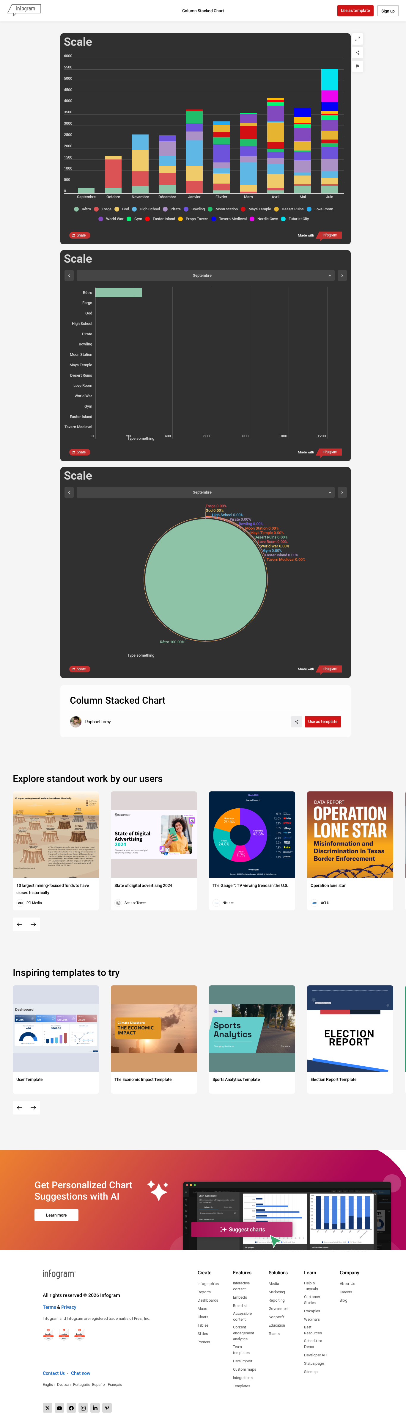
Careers (346, 1292)
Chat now (80, 1373)
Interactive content (241, 1286)
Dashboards (208, 1300)
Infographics (208, 1283)
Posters (204, 1342)
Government (279, 1308)
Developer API (315, 1355)
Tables (203, 1325)
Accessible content (242, 1316)
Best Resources (313, 1330)
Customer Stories (312, 1299)
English (49, 1384)
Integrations (242, 1377)
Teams (274, 1333)
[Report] (357, 66)
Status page (314, 1363)
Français (115, 1384)
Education (277, 1325)
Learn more (56, 1215)
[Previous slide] (19, 924)
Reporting (277, 1300)
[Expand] (357, 39)
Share (81, 235)
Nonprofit (276, 1317)
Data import (242, 1361)
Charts (203, 1317)
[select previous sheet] (69, 275)
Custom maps (244, 1369)
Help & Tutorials (311, 1286)
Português (81, 1384)
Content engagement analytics (243, 1333)
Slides (203, 1333)
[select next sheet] (342, 275)
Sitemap (311, 1371)
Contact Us (54, 1373)
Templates (241, 1386)
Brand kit (240, 1305)
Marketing (277, 1292)
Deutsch (64, 1384)
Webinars (312, 1319)
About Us (347, 1283)
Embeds (240, 1297)
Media (274, 1283)
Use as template (355, 10)
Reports (204, 1292)
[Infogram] (24, 10)
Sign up (388, 11)
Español (99, 1384)
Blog (343, 1300)
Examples (312, 1311)
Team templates (241, 1349)
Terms (49, 1307)
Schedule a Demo (313, 1344)
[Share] (357, 52)
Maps (202, 1308)
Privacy (68, 1307)
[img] (86, 190)
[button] (84, 209)
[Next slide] (33, 924)
